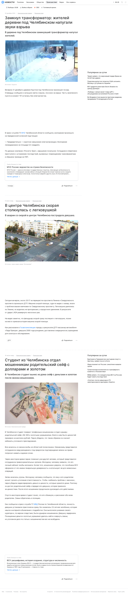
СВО (37, 7)
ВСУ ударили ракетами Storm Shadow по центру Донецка (102, 87)
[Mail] (2, 2)
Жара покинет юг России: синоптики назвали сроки (104, 365)
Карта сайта (121, 591)
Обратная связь (112, 591)
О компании (9, 591)
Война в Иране (27, 7)
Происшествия (38, 13)
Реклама (16, 591)
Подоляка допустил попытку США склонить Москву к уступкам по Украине (103, 82)
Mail (3, 591)
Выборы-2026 (13, 7)
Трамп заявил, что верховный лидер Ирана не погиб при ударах (104, 77)
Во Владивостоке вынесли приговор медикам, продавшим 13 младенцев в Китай (104, 98)
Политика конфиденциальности (80, 591)
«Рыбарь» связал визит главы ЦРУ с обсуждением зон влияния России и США (102, 93)
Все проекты (23, 591)
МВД (36, 504)
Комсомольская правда (25, 13)
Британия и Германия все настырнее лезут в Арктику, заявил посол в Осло (103, 360)
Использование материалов (98, 591)
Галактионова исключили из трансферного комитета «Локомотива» (103, 370)
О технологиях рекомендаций (62, 591)
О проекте (50, 591)
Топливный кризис (49, 7)
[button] (41, 61)
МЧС (23, 133)
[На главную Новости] (9, 2)
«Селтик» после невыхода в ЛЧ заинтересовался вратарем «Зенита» (101, 381)
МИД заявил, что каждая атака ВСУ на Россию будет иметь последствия (104, 376)
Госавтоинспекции (27, 327)
